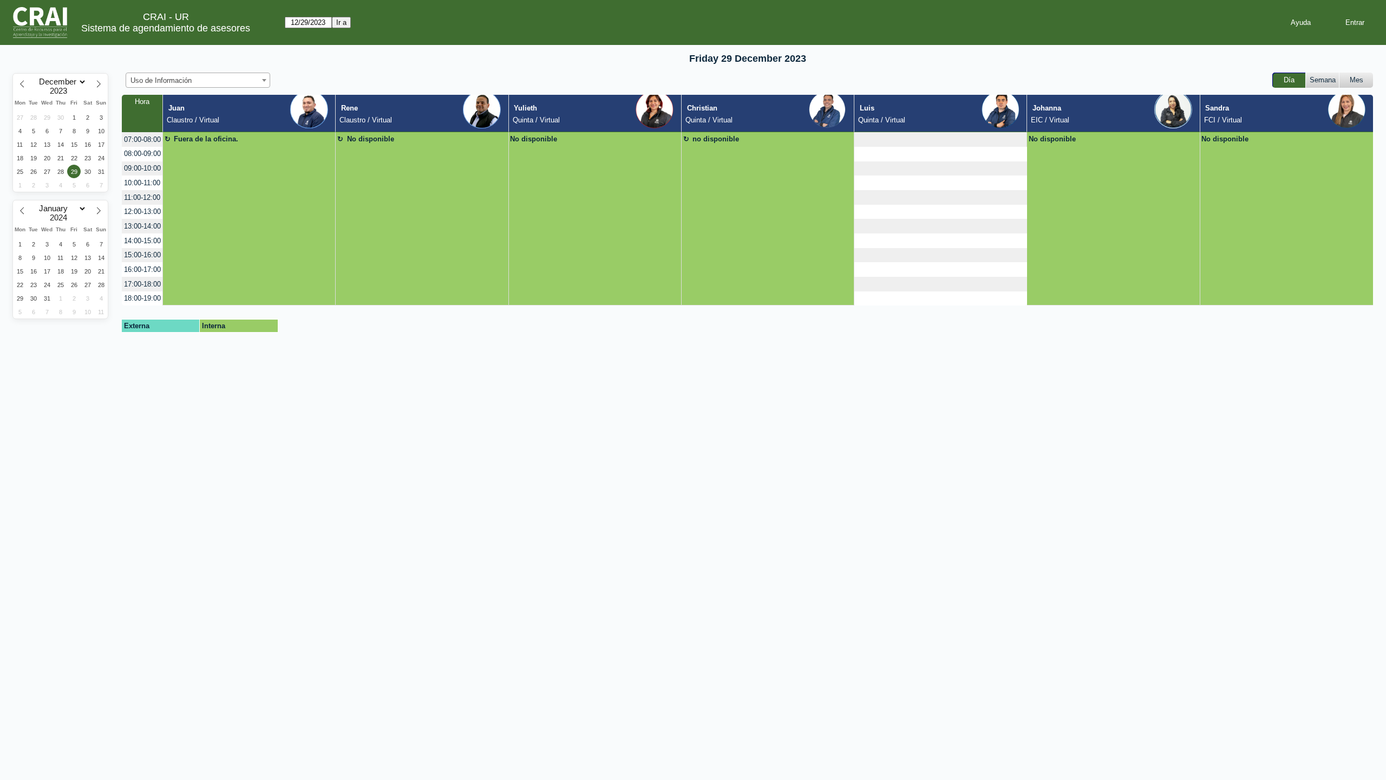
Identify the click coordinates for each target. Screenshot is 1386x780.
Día (1289, 80)
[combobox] (198, 80)
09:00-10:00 (142, 168)
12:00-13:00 (142, 211)
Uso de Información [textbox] (161, 80)
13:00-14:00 (142, 226)
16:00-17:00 (142, 269)
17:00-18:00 (142, 284)
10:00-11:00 (142, 183)
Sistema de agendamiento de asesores (165, 28)
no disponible (715, 139)
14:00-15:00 (142, 241)
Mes (1356, 80)
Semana (1323, 80)
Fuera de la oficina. (206, 139)
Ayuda (1301, 22)
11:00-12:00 (142, 197)
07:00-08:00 (142, 139)
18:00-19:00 (142, 298)
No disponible (370, 139)
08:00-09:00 (142, 154)
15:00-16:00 (142, 255)
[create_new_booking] (940, 139)
